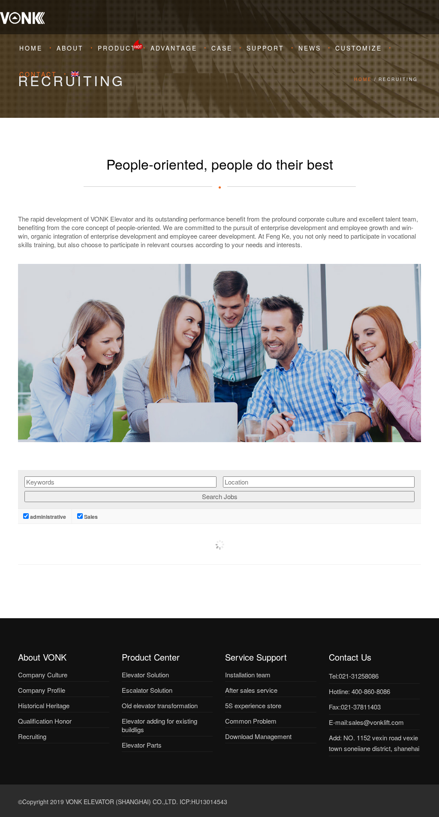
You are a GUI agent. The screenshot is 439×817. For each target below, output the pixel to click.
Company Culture (42, 674)
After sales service (251, 689)
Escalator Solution (147, 689)
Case (221, 48)
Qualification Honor (45, 720)
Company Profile (41, 689)
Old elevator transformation (160, 705)
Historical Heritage (43, 705)
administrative (47, 517)
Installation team (248, 674)
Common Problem (251, 720)
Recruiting (32, 736)
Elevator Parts (142, 744)
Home (30, 48)
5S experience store (253, 705)
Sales (90, 517)
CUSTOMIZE (358, 48)
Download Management (258, 736)
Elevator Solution (145, 674)
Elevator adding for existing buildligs (159, 725)
